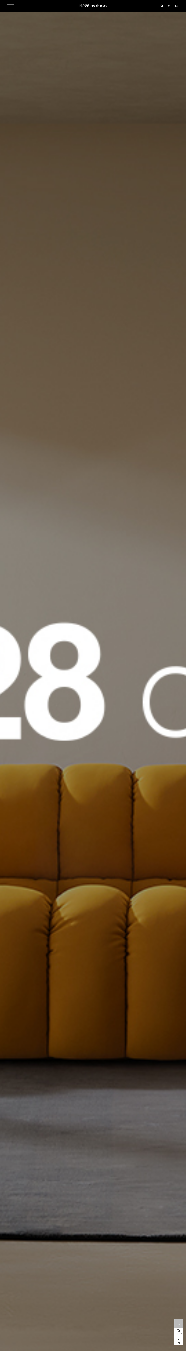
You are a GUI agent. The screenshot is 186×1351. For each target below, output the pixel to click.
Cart (178, 1324)
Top (178, 1343)
